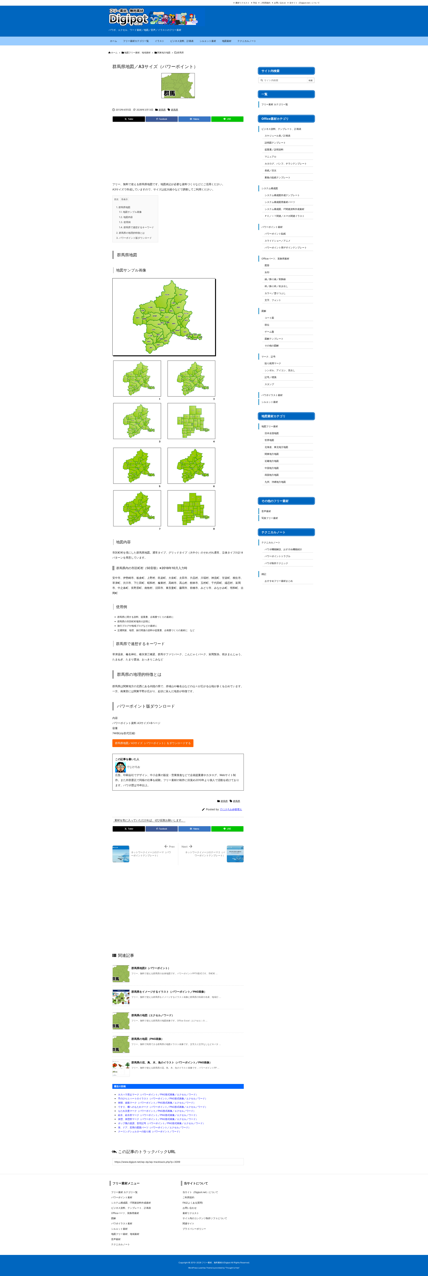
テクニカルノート (270, 542)
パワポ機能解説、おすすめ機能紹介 (283, 549)
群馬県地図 (123, 207)
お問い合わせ (280, 3)
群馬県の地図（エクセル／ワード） (152, 1015)
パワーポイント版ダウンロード (134, 237)
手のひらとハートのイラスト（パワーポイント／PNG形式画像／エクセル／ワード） (162, 1098)
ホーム (114, 52)
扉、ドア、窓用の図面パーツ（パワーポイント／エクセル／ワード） (154, 1127)
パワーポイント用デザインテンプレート (286, 247)
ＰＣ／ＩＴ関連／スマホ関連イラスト (284, 215)
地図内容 (126, 217)
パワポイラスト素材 (272, 395)
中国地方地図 (272, 468)
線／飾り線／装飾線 (275, 279)
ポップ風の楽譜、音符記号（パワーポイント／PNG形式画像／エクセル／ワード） (161, 1123)
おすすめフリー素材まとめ (279, 580)
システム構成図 (269, 188)
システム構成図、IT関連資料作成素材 (284, 209)
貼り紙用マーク (273, 363)
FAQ (255, 3)
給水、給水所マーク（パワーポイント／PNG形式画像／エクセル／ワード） (158, 1115)
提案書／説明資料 (274, 149)
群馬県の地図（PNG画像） (147, 1038)
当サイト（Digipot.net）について (304, 3)
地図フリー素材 (269, 426)
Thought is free (232, 1268)
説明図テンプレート (275, 142)
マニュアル (270, 156)
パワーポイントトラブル (277, 556)
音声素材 (266, 511)
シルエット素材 (269, 401)
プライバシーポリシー (194, 1228)
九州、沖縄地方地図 (275, 481)
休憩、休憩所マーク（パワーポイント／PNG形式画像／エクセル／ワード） (158, 1119)
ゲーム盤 (269, 331)
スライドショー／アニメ (277, 240)
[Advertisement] (178, 153)
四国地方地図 (272, 474)
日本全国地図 (272, 433)
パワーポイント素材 (272, 226)
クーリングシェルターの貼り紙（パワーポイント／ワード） (149, 1131)
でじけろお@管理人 (231, 809)
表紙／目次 (270, 170)
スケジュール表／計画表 (277, 135)
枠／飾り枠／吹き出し (276, 286)
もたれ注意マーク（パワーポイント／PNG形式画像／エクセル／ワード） (157, 1110)
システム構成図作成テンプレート (282, 195)
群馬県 (180, 52)
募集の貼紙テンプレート (277, 177)
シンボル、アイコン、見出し (280, 370)
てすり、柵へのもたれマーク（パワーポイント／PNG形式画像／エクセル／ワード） (162, 1106)
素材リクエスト (242, 3)
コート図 (269, 317)
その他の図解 (272, 345)
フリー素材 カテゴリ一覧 (274, 104)
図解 (263, 310)
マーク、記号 (268, 356)
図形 (267, 265)
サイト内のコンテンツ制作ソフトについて (205, 1218)
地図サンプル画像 (130, 211)
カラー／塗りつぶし (275, 293)
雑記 (263, 574)
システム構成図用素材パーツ (280, 202)
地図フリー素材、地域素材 (137, 52)
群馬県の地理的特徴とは (130, 232)
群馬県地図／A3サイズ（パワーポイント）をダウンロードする (153, 743)
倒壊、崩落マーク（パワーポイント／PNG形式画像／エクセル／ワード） (157, 1102)
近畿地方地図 (272, 461)
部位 (267, 324)
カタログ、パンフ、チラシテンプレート (286, 163)
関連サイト (188, 1223)
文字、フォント (273, 300)
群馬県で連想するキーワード (136, 227)
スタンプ (269, 384)
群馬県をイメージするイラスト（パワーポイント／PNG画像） (169, 991)
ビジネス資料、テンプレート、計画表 (281, 128)
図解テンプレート (274, 338)
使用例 (125, 222)
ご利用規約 (265, 3)
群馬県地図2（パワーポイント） (151, 968)
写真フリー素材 (269, 518)
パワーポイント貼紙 (275, 233)
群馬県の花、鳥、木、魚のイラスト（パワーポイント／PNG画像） (171, 1062)
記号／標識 (270, 377)
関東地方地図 (163, 52)
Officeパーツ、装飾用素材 (275, 258)
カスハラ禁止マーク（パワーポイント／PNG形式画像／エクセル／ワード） (158, 1094)
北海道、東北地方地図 (276, 447)
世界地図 (269, 440)
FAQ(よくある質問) (193, 1202)
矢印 (267, 272)
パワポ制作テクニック (276, 563)
